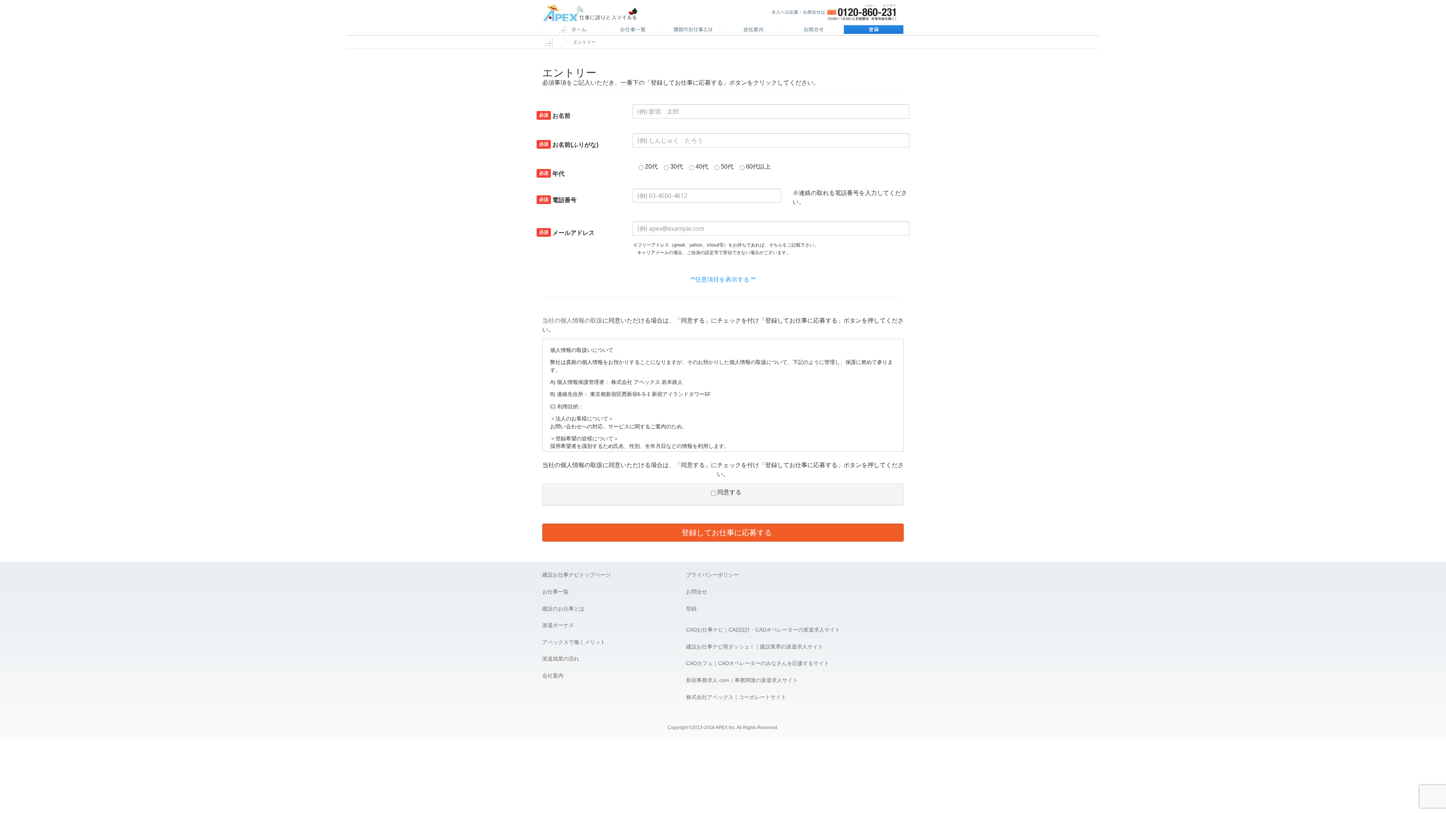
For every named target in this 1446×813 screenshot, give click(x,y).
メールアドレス (567, 232)
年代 (551, 173)
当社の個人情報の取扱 (572, 320)
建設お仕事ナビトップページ (576, 575)
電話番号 (558, 199)
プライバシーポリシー (712, 575)
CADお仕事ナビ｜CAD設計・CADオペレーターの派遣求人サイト (763, 630)
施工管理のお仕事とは (693, 30)
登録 (874, 30)
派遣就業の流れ (560, 659)
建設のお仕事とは (563, 609)
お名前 (554, 115)
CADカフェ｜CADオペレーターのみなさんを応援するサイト (757, 663)
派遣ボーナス (558, 625)
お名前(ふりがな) (568, 144)
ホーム (572, 30)
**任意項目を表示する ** (723, 279)
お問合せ (813, 30)
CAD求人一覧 (632, 30)
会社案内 (753, 30)
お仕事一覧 (555, 592)
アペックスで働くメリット (574, 642)
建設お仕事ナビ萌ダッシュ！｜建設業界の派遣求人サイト (754, 647)
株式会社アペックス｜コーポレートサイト (736, 697)
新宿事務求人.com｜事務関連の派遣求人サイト (742, 680)
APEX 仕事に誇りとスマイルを (595, 14)
